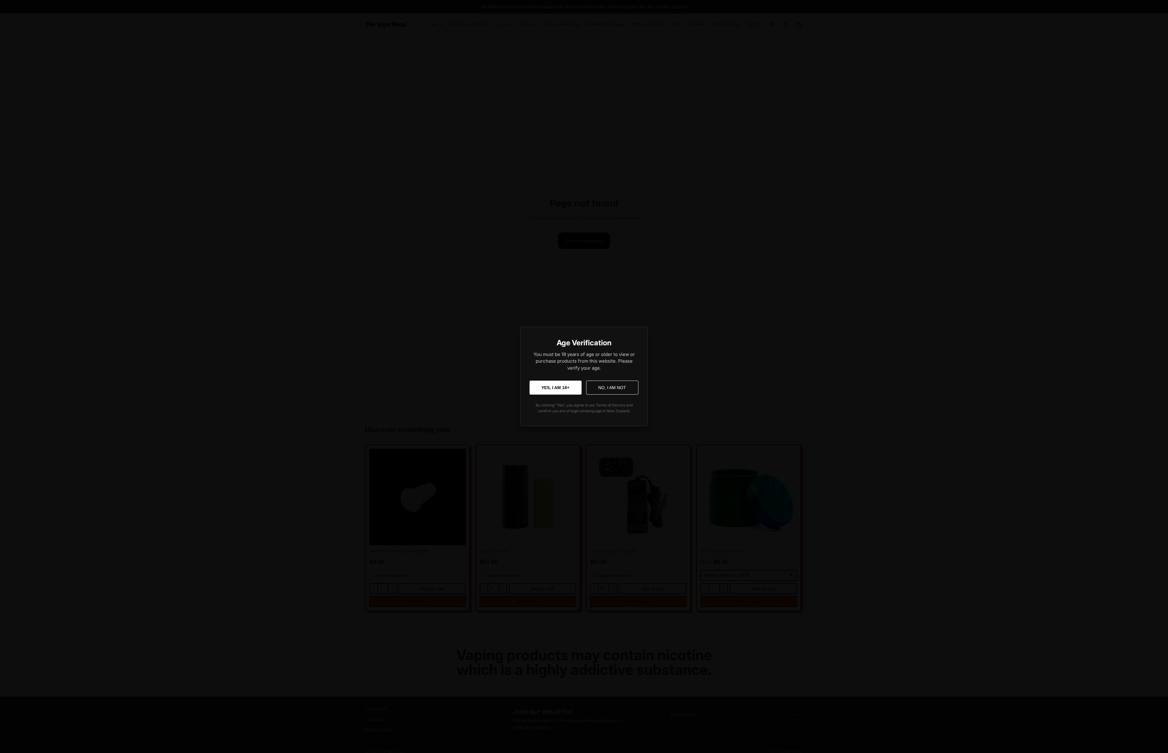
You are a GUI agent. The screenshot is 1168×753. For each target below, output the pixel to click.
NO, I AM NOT (612, 387)
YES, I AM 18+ (555, 387)
